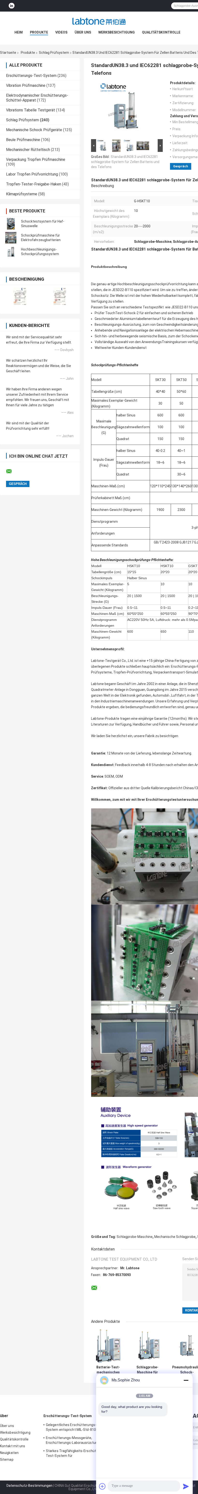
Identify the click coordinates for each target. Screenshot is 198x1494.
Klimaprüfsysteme (21, 194)
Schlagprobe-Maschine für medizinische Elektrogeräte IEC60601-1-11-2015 (147, 1369)
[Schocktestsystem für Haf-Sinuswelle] (10, 224)
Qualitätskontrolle (161, 32)
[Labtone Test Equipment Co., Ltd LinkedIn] (11, 6)
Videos (61, 32)
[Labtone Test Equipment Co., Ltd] (99, 21)
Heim (18, 32)
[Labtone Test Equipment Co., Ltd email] (12, 471)
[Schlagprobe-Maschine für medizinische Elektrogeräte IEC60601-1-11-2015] (147, 1346)
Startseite (8, 52)
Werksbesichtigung (116, 32)
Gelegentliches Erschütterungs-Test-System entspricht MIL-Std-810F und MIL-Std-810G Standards (75, 1428)
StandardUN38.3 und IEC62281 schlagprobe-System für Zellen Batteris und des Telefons (125, 162)
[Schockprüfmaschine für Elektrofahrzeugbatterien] (10, 238)
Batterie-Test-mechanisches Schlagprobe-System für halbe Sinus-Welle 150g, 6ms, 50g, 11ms (108, 1369)
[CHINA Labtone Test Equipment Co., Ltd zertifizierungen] (20, 296)
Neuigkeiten (9, 1453)
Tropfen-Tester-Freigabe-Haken (33, 184)
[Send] (186, 1486)
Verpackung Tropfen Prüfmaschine (35, 159)
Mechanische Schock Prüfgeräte (34, 130)
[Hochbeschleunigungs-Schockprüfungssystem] (10, 252)
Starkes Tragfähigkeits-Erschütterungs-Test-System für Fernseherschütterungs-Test (78, 1454)
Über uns (83, 32)
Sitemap (7, 1459)
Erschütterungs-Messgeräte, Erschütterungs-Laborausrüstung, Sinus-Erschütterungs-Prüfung (78, 1441)
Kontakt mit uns (12, 1446)
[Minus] (186, 1380)
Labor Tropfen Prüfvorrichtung (32, 174)
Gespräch (180, 166)
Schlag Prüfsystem (54, 52)
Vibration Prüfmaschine (25, 85)
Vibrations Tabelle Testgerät (30, 110)
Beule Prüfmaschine (23, 139)
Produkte (39, 32)
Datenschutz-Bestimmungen (29, 1485)
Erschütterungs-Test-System (31, 75)
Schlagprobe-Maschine (135, 1237)
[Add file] (102, 1486)
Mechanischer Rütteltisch (28, 149)
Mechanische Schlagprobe (175, 1237)
